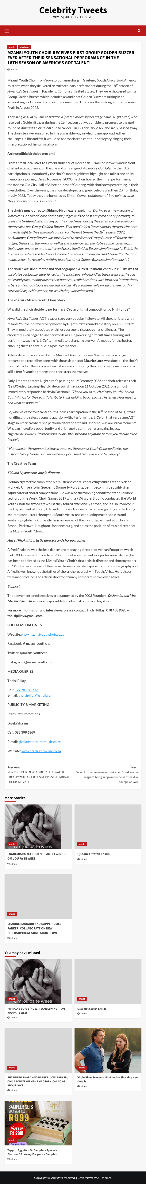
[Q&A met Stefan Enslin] (108, 826)
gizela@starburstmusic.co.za (39, 742)
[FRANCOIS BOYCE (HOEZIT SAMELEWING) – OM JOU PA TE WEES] (38, 826)
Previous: (38, 774)
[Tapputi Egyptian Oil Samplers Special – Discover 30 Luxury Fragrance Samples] (38, 1123)
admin (14, 69)
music (12, 47)
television (24, 47)
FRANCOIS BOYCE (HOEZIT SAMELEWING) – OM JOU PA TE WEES (37, 856)
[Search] (139, 30)
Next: (107, 774)
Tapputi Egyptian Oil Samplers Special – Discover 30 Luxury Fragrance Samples (32, 1152)
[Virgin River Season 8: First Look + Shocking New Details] (108, 1050)
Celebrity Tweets (73, 10)
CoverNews (85, 1177)
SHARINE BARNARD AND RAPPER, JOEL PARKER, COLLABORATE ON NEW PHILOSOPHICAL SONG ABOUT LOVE (34, 928)
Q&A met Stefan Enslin (93, 854)
